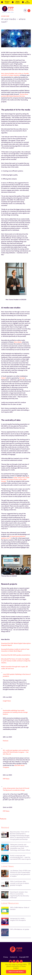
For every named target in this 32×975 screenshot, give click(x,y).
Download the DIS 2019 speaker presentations (15, 655)
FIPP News (6, 779)
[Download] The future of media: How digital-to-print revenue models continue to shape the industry (15, 661)
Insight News (7, 701)
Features (5, 741)
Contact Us (13, 957)
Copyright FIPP (24, 957)
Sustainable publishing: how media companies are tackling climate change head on (15, 712)
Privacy (5, 957)
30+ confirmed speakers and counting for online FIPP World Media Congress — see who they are (16, 752)
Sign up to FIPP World (16, 971)
